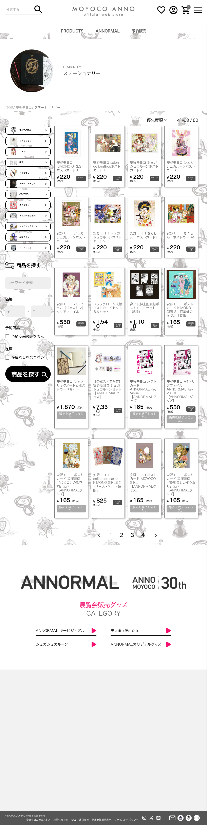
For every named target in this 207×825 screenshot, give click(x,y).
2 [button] (121, 534)
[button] (99, 535)
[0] (186, 13)
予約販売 (139, 31)
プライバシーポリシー (126, 820)
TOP (9, 107)
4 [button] (143, 534)
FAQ (73, 820)
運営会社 (84, 820)
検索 (38, 9)
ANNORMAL (108, 31)
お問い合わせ (60, 820)
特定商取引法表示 (101, 820)
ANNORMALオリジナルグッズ (136, 644)
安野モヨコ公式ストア (38, 820)
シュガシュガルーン (52, 644)
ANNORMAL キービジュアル (60, 630)
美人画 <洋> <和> (124, 630)
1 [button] (111, 534)
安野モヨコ (24, 107)
